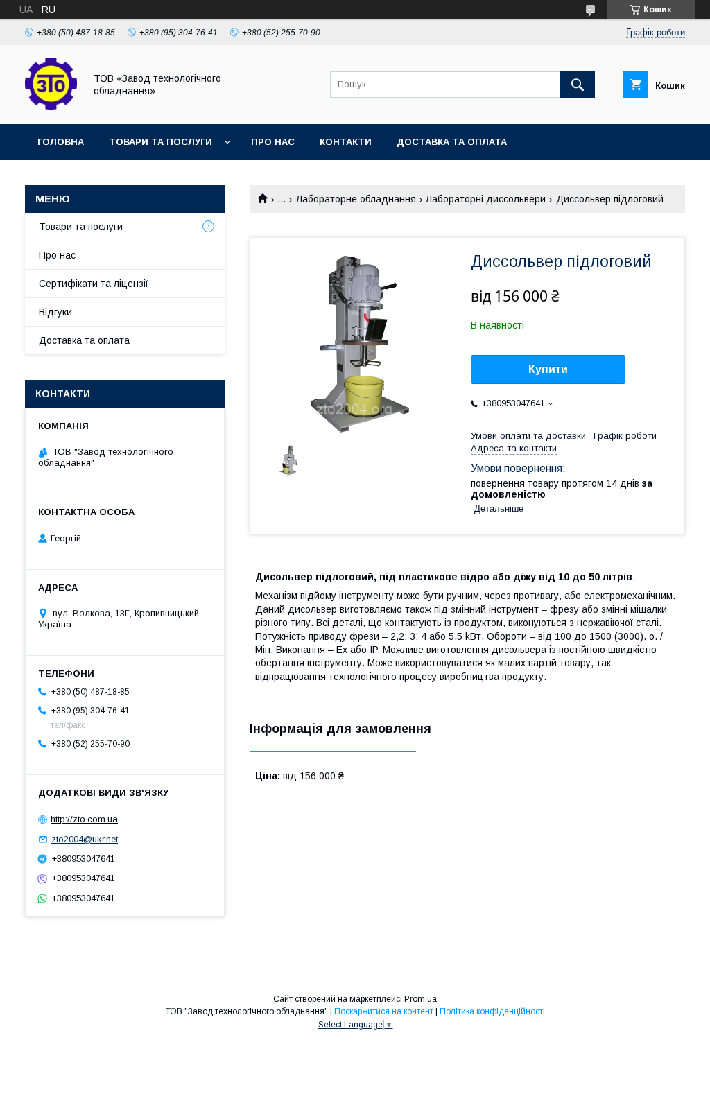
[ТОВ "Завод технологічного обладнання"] (51, 106)
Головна (60, 142)
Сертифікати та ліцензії (93, 283)
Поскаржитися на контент (383, 1011)
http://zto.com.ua (84, 819)
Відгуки (55, 312)
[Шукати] (577, 84)
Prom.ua (420, 999)
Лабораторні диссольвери (486, 199)
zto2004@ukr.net (84, 839)
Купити (548, 369)
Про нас (273, 142)
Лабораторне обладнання (356, 199)
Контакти (346, 142)
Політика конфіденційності (492, 1011)
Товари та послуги (160, 142)
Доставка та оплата (452, 142)
